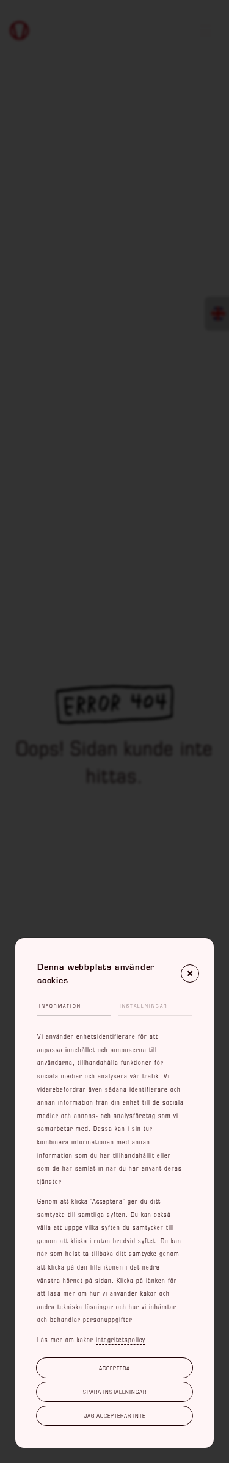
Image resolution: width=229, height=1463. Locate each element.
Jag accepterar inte (114, 1415)
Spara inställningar (115, 1391)
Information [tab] (60, 1006)
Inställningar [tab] (144, 1006)
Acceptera (114, 1367)
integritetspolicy (120, 1339)
